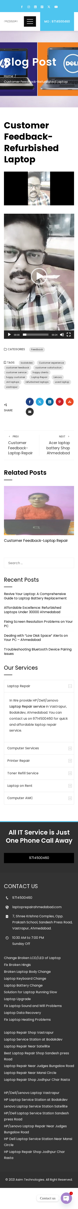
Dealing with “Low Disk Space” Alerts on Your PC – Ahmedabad (36, 637)
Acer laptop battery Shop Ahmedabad (58, 445)
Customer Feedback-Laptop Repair (20, 445)
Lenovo (58, 377)
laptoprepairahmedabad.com (37, 907)
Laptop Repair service (27, 706)
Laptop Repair (39, 377)
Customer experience (51, 362)
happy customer (15, 377)
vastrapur (11, 387)
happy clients (40, 372)
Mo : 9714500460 (57, 21)
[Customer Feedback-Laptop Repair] (39, 510)
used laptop (62, 382)
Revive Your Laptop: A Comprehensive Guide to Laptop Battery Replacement (35, 596)
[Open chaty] (66, 1198)
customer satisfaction (48, 367)
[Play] (9, 335)
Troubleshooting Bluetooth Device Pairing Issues (38, 651)
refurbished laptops (37, 382)
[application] (39, 276)
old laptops (12, 382)
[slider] (36, 335)
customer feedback (17, 367)
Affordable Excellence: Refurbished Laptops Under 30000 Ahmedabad (32, 609)
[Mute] (62, 335)
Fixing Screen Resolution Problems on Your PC (38, 623)
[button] (39, 276)
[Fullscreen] (69, 335)
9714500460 (39, 857)
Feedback (37, 349)
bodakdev (27, 362)
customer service (16, 372)
